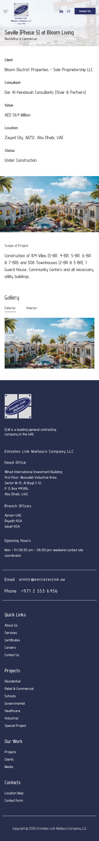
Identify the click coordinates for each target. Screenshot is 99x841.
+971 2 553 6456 (39, 591)
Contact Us (12, 655)
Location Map (14, 793)
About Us (11, 625)
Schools (10, 696)
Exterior (10, 308)
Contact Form (14, 800)
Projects (10, 752)
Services (11, 632)
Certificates (12, 640)
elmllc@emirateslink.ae (42, 579)
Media (9, 767)
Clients (9, 759)
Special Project (15, 725)
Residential (12, 681)
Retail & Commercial (19, 688)
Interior (31, 308)
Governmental (15, 703)
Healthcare (12, 711)
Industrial (11, 718)
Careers (10, 647)
